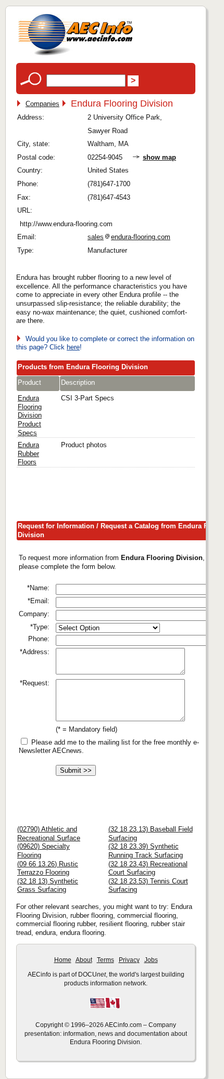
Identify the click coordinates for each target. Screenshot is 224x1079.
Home (62, 960)
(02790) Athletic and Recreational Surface (48, 833)
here (73, 347)
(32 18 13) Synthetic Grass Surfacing (47, 885)
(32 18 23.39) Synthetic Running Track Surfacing (145, 850)
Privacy (129, 960)
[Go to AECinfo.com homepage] (75, 54)
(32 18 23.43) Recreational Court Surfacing (148, 868)
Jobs (151, 960)
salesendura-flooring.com (129, 237)
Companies (42, 104)
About (84, 960)
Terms (105, 960)
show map (159, 157)
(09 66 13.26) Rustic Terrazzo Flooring (47, 868)
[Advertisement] (120, 497)
